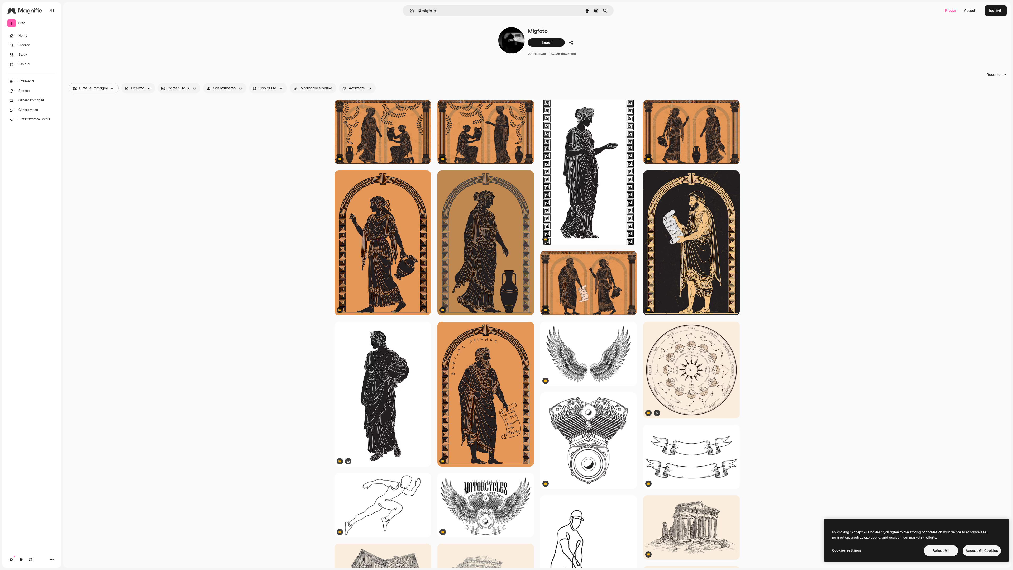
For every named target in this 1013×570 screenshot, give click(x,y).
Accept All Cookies (982, 550)
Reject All (941, 550)
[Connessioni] (11, 559)
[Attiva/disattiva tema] (30, 559)
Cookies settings (846, 550)
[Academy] (21, 559)
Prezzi (950, 10)
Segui (546, 42)
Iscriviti (995, 10)
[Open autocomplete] (410, 11)
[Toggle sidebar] (51, 10)
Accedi (970, 10)
